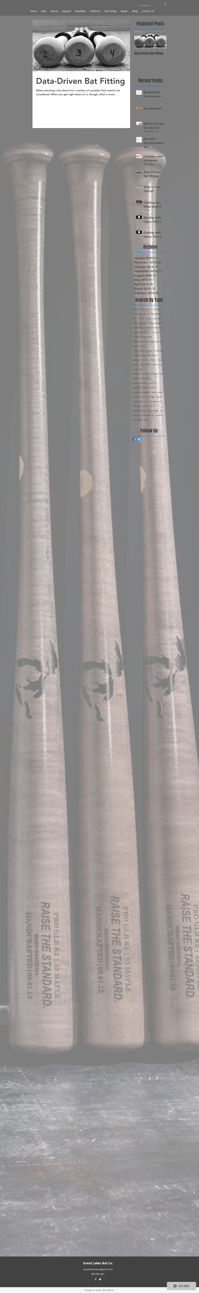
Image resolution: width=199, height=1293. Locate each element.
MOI (134, 318)
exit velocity (145, 364)
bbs (134, 346)
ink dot (152, 387)
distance (136, 360)
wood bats (137, 419)
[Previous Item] (139, 39)
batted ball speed (140, 341)
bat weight (147, 337)
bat (162, 327)
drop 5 (160, 360)
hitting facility (145, 378)
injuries (145, 387)
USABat (141, 318)
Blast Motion (146, 309)
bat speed (137, 337)
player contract (148, 406)
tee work (136, 415)
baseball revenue (152, 327)
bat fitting (137, 332)
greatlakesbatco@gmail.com (98, 1269)
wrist (146, 419)
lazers (135, 396)
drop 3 (153, 360)
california (142, 346)
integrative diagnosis (141, 392)
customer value (139, 355)
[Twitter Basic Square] (139, 439)
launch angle (157, 392)
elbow (135, 364)
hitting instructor (140, 383)
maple (158, 396)
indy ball (136, 387)
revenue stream (139, 410)
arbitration (157, 318)
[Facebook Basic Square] (134, 439)
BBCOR (136, 309)
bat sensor (146, 332)
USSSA (148, 318)
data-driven (152, 355)
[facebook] (95, 1279)
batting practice (156, 341)
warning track (148, 415)
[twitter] (100, 1279)
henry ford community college (145, 373)
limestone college (147, 396)
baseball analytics (155, 323)
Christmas (157, 309)
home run (152, 383)
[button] (165, 4)
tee (161, 410)
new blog (137, 406)
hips (161, 373)
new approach (155, 401)
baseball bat (138, 327)
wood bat (159, 415)
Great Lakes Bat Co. (141, 314)
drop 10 (145, 360)
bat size (156, 332)
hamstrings (137, 369)
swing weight (153, 410)
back (135, 323)
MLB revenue (156, 314)
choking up (158, 350)
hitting (135, 378)
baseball (142, 323)
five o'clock (156, 364)
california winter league (142, 350)
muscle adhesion (140, 401)
